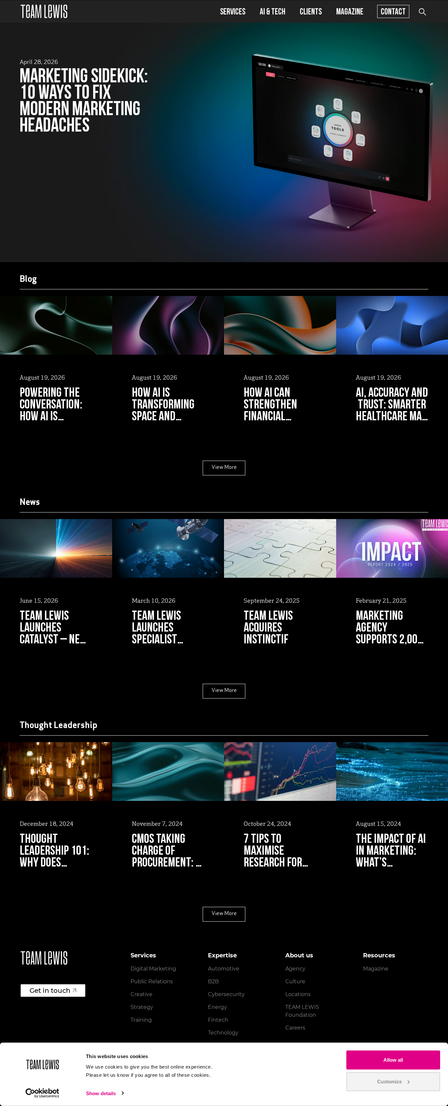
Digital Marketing (153, 969)
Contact (393, 11)
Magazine (349, 11)
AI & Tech (272, 11)
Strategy (142, 1007)
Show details (101, 1093)
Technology (223, 1033)
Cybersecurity (226, 994)
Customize (389, 1081)
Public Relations (152, 981)
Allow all (393, 1060)
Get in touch (50, 990)
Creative (142, 994)
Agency (295, 969)
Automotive (223, 969)
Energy (217, 1007)
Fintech (218, 1020)
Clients (311, 11)
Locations (298, 994)
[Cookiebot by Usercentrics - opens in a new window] (42, 1093)
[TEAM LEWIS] (44, 11)
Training (141, 1020)
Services (232, 11)
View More (224, 467)
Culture (295, 981)
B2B (213, 981)
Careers (295, 1028)
